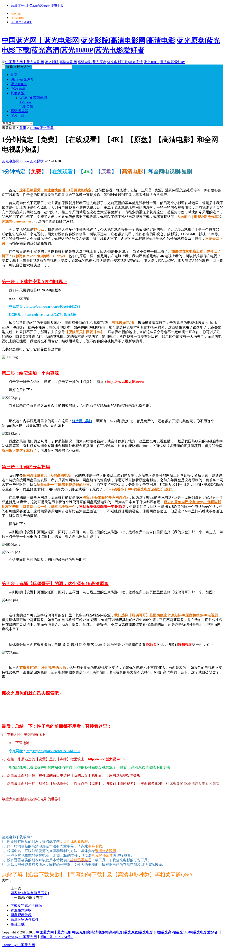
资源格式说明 (21, 910)
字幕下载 (18, 115)
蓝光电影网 (10, 161)
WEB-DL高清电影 (33, 98)
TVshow (25, 102)
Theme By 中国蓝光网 (18, 945)
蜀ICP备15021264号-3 (56, 937)
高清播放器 (19, 111)
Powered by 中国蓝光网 (19, 937)
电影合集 (26, 106)
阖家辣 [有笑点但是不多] (30, 893)
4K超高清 (18, 88)
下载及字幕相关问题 (26, 906)
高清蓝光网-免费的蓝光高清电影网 (37, 5)
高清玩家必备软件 (25, 919)
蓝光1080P (19, 84)
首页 (14, 75)
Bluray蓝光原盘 (22, 79)
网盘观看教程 (21, 915)
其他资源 (18, 93)
